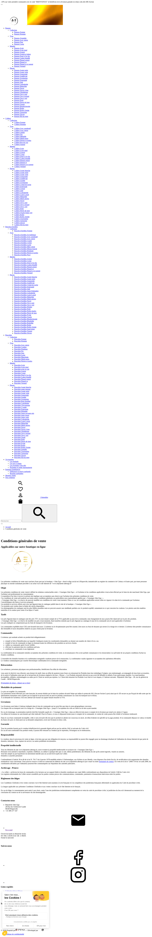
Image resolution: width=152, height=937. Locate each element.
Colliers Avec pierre (21, 130)
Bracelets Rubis (19, 445)
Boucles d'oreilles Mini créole (24, 247)
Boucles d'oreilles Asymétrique (25, 235)
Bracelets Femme (20, 339)
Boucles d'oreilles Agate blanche (25, 277)
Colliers (8, 118)
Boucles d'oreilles (11, 227)
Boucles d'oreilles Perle (22, 309)
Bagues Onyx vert (20, 98)
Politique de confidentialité (14, 934)
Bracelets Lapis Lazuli (22, 421)
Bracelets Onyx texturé (22, 433)
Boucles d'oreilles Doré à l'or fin (25, 263)
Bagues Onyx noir (20, 94)
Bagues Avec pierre (21, 40)
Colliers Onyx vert (20, 207)
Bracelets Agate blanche (22, 387)
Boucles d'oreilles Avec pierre (24, 239)
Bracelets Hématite (20, 411)
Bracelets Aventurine (21, 399)
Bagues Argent (19, 52)
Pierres (12, 68)
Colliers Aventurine (21, 183)
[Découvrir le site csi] (42, 930)
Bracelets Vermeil (20, 383)
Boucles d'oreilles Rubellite (23, 323)
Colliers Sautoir (19, 144)
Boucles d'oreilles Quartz (23, 317)
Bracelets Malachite (21, 423)
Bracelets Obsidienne (21, 431)
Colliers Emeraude (20, 187)
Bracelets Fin (18, 351)
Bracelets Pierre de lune (22, 441)
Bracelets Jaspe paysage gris (24, 413)
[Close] (2, 523)
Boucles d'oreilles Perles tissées (25, 311)
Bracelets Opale (19, 437)
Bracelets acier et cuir (21, 369)
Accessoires (9, 459)
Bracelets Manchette (21, 357)
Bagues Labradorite (21, 84)
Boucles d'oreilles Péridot (23, 307)
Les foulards (14, 461)
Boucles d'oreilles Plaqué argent (25, 267)
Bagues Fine (18, 42)
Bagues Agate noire (21, 70)
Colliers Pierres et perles (22, 140)
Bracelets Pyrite (19, 443)
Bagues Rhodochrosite (22, 106)
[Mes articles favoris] (20, 491)
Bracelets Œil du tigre (21, 457)
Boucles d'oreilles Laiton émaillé (25, 265)
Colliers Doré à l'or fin (22, 156)
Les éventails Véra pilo (18, 465)
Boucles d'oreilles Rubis (22, 325)
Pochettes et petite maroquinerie (21, 467)
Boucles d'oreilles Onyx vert (24, 305)
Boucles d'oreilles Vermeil (23, 273)
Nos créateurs (10, 477)
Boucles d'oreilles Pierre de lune (25, 313)
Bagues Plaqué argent (21, 60)
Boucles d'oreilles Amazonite (24, 281)
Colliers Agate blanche (22, 171)
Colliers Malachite (20, 197)
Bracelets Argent (20, 371)
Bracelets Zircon (20, 455)
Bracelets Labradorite (21, 419)
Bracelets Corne (19, 373)
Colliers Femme (19, 122)
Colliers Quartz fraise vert (23, 213)
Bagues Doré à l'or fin (22, 56)
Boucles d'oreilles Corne (22, 261)
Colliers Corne (19, 154)
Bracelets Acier (19, 365)
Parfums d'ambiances (12, 469)
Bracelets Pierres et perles (23, 361)
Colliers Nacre (19, 201)
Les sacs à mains (15, 463)
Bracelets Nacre (19, 427)
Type (11, 36)
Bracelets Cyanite (20, 407)
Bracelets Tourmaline (21, 451)
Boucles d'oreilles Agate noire (24, 279)
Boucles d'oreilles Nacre (22, 301)
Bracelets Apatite (20, 397)
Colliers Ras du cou (21, 142)
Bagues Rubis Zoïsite (21, 110)
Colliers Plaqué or (20, 163)
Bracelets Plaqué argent (22, 379)
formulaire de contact (106, 761)
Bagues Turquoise (20, 112)
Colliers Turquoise (20, 221)
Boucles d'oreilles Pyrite (22, 315)
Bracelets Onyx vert (21, 435)
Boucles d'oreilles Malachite (24, 297)
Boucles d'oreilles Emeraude (24, 287)
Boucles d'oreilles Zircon (23, 333)
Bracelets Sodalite (20, 449)
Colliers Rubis (19, 215)
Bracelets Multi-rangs (21, 359)
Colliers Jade (18, 191)
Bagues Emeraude (20, 80)
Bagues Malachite (20, 86)
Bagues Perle (18, 100)
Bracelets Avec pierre (21, 345)
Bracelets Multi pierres (22, 425)
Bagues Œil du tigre (21, 116)
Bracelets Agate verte (21, 393)
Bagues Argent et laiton (22, 54)
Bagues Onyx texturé (21, 96)
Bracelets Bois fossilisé (22, 401)
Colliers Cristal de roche (22, 185)
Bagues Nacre (19, 88)
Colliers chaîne (19, 132)
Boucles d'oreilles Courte (23, 241)
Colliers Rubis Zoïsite (21, 217)
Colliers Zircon (19, 223)
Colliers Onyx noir (20, 203)
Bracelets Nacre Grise (22, 429)
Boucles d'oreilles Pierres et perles (26, 253)
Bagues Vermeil (19, 66)
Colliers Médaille (20, 136)
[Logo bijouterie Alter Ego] (32, 24)
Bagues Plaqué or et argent (23, 64)
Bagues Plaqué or (20, 62)
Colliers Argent (19, 152)
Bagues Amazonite (20, 74)
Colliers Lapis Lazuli (21, 195)
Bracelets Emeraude (21, 409)
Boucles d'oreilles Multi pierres (25, 299)
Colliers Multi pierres (21, 199)
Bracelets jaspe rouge (21, 415)
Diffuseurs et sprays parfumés (20, 471)
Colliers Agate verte (21, 175)
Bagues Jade (18, 82)
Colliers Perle (19, 209)
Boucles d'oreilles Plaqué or (24, 269)
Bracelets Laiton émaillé (22, 377)
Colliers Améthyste (21, 179)
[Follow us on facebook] (78, 865)
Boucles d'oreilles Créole (23, 243)
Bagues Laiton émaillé (22, 58)
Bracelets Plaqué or (21, 381)
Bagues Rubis (19, 108)
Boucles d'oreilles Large (22, 245)
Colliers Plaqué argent (22, 160)
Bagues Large (19, 44)
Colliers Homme (20, 124)
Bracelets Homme (20, 341)
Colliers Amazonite (21, 177)
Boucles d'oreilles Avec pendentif (26, 237)
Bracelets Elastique (21, 349)
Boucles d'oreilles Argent (23, 259)
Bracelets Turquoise (21, 453)
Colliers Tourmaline (21, 219)
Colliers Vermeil (20, 167)
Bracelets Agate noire (21, 391)
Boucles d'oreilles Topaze (23, 331)
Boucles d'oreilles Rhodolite (24, 321)
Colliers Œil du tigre (21, 225)
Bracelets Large (19, 355)
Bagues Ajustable (20, 38)
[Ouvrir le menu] (2, 4)
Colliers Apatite (19, 181)
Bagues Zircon (19, 114)
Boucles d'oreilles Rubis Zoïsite (25, 327)
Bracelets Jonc (19, 353)
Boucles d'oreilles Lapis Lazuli (25, 295)
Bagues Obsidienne (21, 92)
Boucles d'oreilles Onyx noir (24, 303)
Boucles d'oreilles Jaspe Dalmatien (26, 291)
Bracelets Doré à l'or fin (22, 375)
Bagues (8, 28)
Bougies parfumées (16, 473)
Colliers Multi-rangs (21, 138)
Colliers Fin (18, 134)
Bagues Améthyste (20, 76)
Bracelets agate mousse (22, 389)
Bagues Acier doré (20, 50)
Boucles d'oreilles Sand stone (24, 329)
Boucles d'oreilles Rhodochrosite (25, 319)
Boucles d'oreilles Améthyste (24, 283)
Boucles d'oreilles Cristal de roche (26, 285)
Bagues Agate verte (21, 72)
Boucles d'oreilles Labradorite (24, 293)
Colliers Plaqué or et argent (23, 165)
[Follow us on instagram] (78, 883)
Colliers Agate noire (21, 173)
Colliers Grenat (19, 189)
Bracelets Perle (19, 439)
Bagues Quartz (19, 104)
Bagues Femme (19, 32)
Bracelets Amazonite (21, 395)
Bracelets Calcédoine (21, 403)
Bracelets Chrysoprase (22, 405)
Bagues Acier (19, 48)
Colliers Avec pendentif (22, 128)
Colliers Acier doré (20, 150)
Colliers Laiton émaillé (22, 158)
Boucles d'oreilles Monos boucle (25, 249)
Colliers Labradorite (21, 193)
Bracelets (8, 335)
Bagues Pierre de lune (22, 102)
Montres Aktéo (10, 475)
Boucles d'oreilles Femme (23, 231)
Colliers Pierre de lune (22, 211)
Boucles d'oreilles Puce (22, 255)
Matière (12, 46)
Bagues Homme (20, 34)
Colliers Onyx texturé (21, 205)
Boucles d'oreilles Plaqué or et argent (27, 271)
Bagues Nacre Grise (21, 90)
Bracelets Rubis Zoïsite (22, 447)
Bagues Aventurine (21, 78)
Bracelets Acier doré (21, 367)
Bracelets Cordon (20, 347)
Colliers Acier (19, 148)
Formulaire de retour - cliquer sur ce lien (15, 683)
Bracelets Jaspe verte (21, 417)
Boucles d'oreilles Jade (22, 289)
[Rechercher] (39, 513)
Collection (13, 30)
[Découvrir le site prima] (20, 930)
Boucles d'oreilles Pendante (23, 251)
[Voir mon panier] (20, 503)
